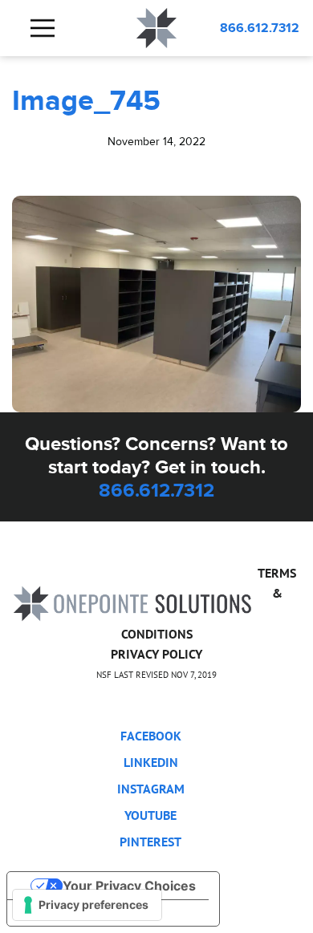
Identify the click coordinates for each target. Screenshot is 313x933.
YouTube (150, 815)
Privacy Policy (156, 654)
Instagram (151, 789)
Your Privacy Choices (129, 886)
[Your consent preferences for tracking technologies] (87, 905)
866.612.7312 (259, 27)
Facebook (150, 736)
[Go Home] (132, 603)
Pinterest (150, 842)
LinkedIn (151, 762)
